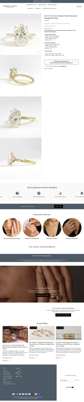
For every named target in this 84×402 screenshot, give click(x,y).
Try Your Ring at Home (9, 384)
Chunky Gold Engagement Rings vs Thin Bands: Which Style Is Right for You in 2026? (68, 344)
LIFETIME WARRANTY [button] (50, 26)
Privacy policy (6, 372)
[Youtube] (72, 387)
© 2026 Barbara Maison (23, 398)
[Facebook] (66, 387)
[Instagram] (68, 387)
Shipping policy (7, 382)
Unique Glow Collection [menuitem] (49, 8)
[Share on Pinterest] (52, 68)
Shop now (58, 206)
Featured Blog (42, 323)
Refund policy (17, 397)
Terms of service (7, 374)
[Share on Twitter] (50, 68)
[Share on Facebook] (49, 68)
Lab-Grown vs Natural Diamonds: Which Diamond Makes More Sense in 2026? (15, 347)
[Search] (77, 6)
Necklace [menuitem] (30, 8)
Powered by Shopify (33, 398)
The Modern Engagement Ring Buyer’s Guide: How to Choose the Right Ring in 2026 (42, 344)
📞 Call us (18, 371)
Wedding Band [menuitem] (42, 4)
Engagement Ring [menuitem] (31, 4)
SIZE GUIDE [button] (47, 23)
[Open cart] (81, 6)
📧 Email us (19, 372)
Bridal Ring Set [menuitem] (52, 4)
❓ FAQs (18, 374)
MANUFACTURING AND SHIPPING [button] (60, 23)
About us (5, 371)
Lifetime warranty (7, 376)
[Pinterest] (70, 387)
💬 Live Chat (19, 376)
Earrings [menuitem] (38, 8)
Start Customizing (63, 315)
